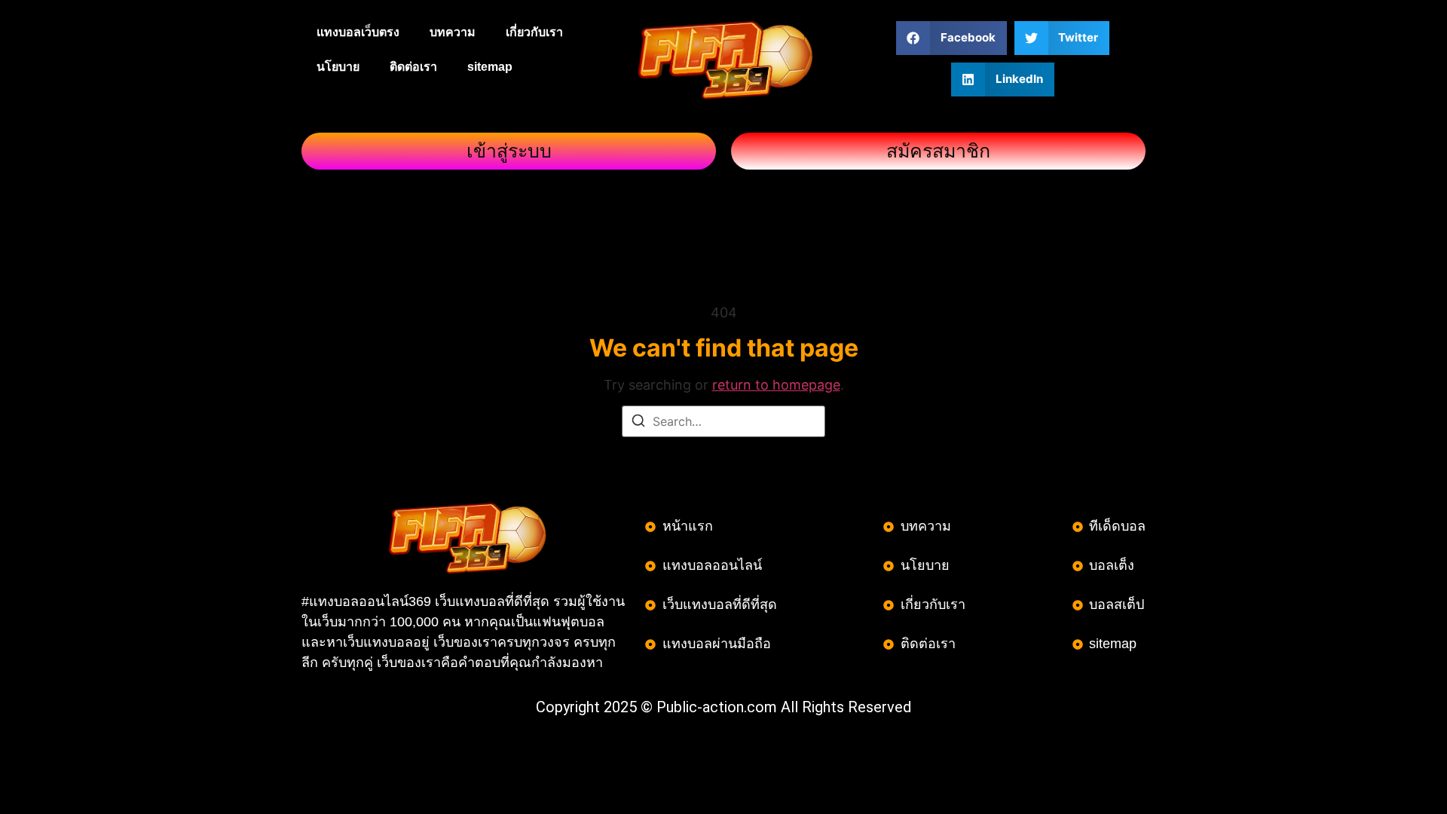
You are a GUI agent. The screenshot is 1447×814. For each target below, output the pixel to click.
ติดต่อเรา (413, 66)
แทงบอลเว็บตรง (358, 32)
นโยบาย (338, 66)
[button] (951, 38)
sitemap (489, 66)
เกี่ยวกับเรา (534, 32)
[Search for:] (723, 421)
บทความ (453, 32)
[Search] (638, 423)
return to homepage (776, 385)
